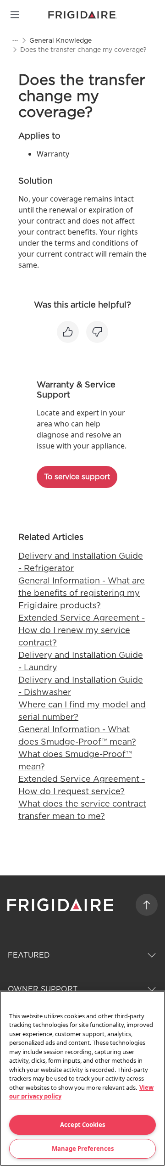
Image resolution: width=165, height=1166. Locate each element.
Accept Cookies (82, 1125)
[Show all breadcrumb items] (14, 40)
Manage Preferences (83, 1148)
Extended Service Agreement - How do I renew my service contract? (81, 630)
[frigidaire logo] (61, 904)
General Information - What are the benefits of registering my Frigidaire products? (81, 593)
